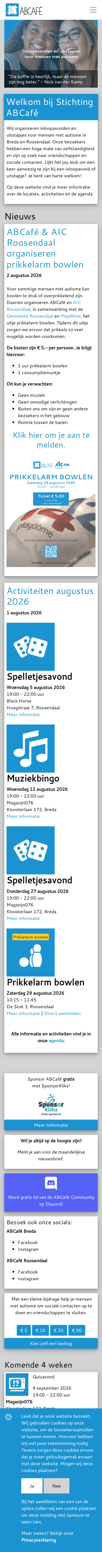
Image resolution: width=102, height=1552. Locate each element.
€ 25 (58, 1330)
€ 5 (23, 1330)
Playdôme (71, 315)
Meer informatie (23, 714)
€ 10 (40, 1330)
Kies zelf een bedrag (51, 1343)
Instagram (28, 1249)
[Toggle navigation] (93, 10)
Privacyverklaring (38, 1539)
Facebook (28, 1242)
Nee (56, 1485)
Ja (32, 1485)
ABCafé (24, 10)
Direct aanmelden (62, 1013)
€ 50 (77, 1330)
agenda (56, 1040)
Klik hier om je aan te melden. (51, 439)
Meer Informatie (51, 1125)
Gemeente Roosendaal (30, 315)
